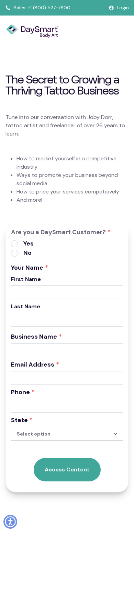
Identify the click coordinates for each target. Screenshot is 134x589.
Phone (23, 392)
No (27, 253)
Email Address (35, 364)
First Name (26, 279)
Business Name (36, 336)
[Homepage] (32, 31)
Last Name (25, 306)
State (22, 420)
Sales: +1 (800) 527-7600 (41, 7)
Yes (28, 243)
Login (123, 7)
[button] (10, 522)
